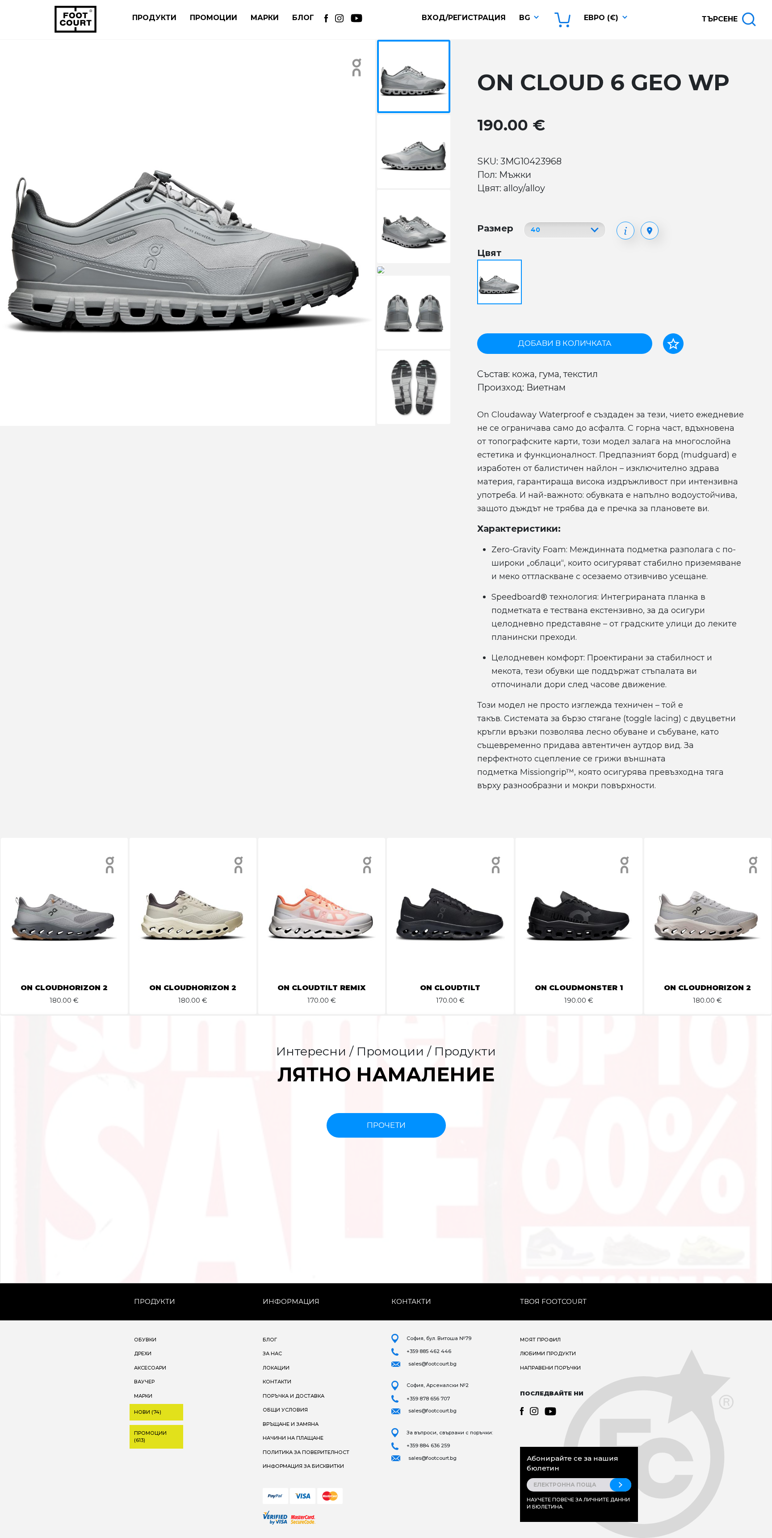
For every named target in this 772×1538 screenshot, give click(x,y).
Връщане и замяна (291, 1424)
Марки (265, 17)
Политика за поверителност (306, 1452)
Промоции (213, 17)
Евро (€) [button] (601, 17)
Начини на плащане (293, 1438)
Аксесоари (150, 1368)
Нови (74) (147, 1412)
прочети (386, 1125)
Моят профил (540, 1339)
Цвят (489, 253)
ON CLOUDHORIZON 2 (64, 987)
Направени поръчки (550, 1368)
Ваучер (144, 1381)
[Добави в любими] (673, 343)
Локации (276, 1368)
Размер (495, 228)
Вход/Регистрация (464, 17)
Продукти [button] (154, 17)
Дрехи (142, 1353)
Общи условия (285, 1410)
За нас (272, 1353)
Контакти (277, 1381)
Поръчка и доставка (293, 1396)
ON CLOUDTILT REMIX (321, 987)
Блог (303, 17)
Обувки (145, 1339)
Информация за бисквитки (303, 1466)
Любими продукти (548, 1353)
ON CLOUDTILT (450, 987)
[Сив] (500, 282)
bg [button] (524, 17)
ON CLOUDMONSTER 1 (579, 987)
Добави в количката (565, 343)
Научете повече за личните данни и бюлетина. (578, 1503)
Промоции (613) (150, 1437)
